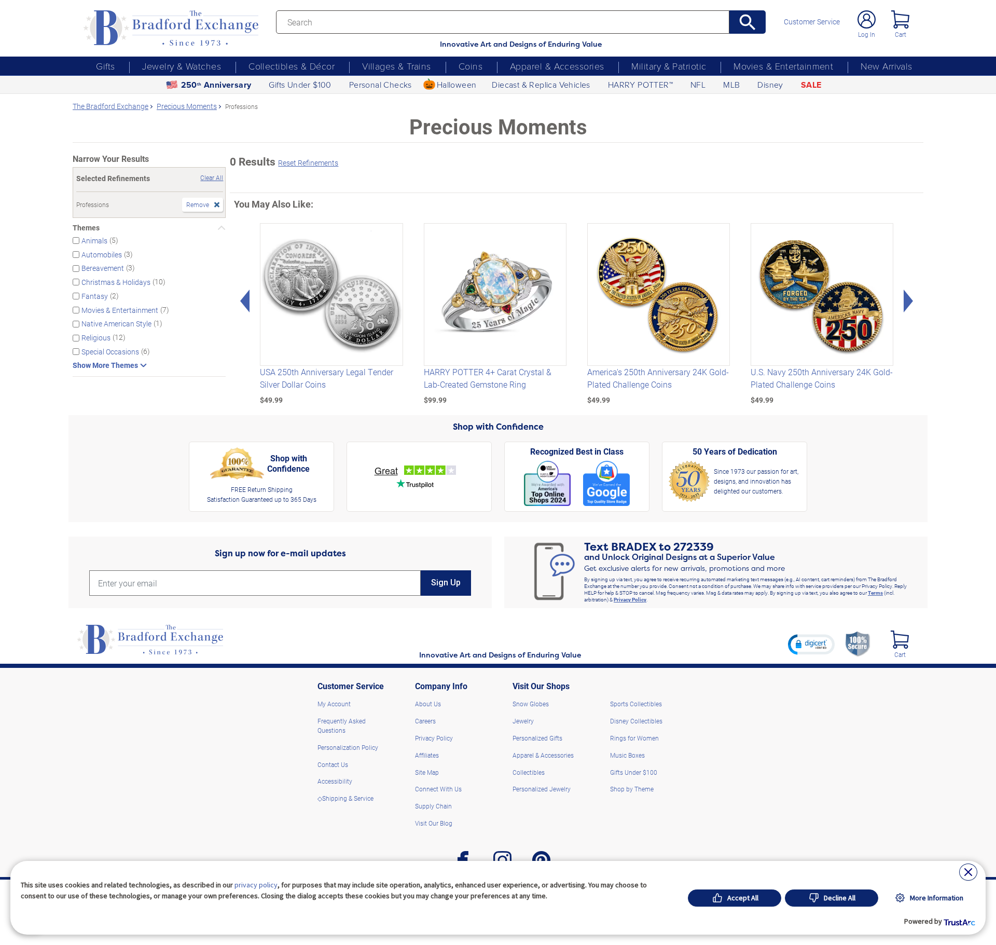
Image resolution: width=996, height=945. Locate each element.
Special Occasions (110, 352)
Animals (94, 240)
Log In (866, 34)
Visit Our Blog (433, 823)
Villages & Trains (396, 66)
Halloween (457, 84)
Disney (770, 84)
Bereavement (102, 268)
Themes (86, 227)
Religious (95, 338)
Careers (425, 721)
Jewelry (523, 721)
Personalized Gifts (537, 738)
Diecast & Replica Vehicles (541, 84)
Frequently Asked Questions (341, 725)
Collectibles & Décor (291, 66)
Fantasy (94, 296)
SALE (811, 85)
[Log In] (866, 19)
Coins (470, 66)
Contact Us (332, 764)
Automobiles (101, 254)
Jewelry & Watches (181, 66)
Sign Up (446, 582)
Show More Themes (105, 365)
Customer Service (812, 21)
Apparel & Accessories (557, 66)
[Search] (747, 22)
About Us (428, 704)
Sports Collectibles (636, 704)
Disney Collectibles (636, 721)
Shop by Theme (632, 789)
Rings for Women (634, 738)
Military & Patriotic (668, 66)
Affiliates (427, 755)
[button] (811, 644)
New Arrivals (886, 66)
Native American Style (116, 323)
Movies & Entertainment (783, 66)
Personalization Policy (347, 747)
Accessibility (334, 781)
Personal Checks (380, 84)
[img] (900, 640)
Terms (875, 592)
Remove (197, 204)
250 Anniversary (216, 85)
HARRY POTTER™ (640, 84)
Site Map (427, 772)
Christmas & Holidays (115, 282)
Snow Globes (531, 704)
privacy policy (256, 884)
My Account (334, 704)
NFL (698, 84)
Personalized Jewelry (542, 789)
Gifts (105, 66)
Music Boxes (627, 755)
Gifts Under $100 (300, 84)
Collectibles (529, 772)
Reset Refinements (308, 163)
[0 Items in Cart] (900, 19)
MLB (731, 84)
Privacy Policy (630, 599)
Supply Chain (433, 806)
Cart (900, 34)
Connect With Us (438, 789)
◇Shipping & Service (345, 798)
